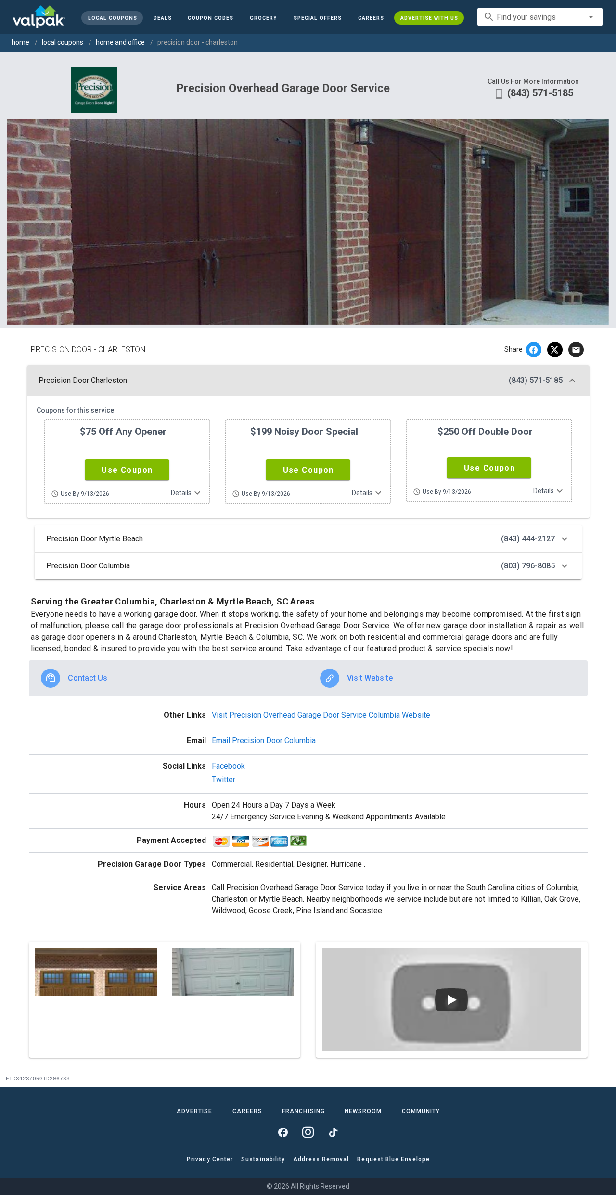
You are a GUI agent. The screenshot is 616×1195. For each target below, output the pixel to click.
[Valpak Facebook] (283, 1132)
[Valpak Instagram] (308, 1132)
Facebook (228, 766)
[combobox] (540, 17)
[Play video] (451, 999)
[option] (169, 678)
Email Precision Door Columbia (264, 740)
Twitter (223, 779)
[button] (317, 18)
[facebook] (533, 349)
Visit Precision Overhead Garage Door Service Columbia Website (321, 715)
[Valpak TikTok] (333, 1132)
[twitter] (555, 349)
